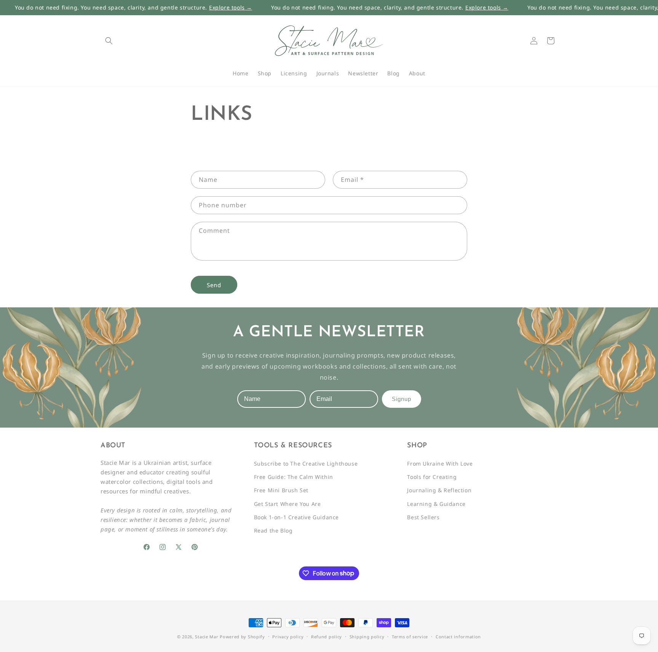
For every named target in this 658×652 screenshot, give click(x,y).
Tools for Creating (432, 477)
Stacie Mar (206, 636)
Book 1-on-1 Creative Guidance (296, 517)
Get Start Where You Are (287, 503)
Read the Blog (273, 530)
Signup (401, 399)
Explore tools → (214, 7)
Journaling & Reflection (439, 490)
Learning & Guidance (436, 503)
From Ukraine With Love (440, 464)
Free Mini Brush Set (281, 490)
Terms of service (410, 636)
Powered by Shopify (242, 636)
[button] (109, 40)
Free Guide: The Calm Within (293, 477)
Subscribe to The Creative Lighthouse (306, 464)
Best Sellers (423, 517)
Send (214, 284)
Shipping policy (367, 636)
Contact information (458, 636)
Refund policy (326, 636)
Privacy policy (287, 636)
